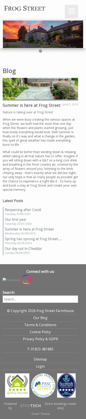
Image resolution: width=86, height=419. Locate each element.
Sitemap (40, 359)
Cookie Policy (40, 332)
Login (40, 366)
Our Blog (40, 318)
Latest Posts (13, 200)
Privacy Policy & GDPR (40, 339)
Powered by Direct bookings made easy (40, 406)
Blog (9, 70)
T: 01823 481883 (40, 349)
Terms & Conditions (40, 325)
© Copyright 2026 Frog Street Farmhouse (40, 311)
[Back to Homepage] (31, 9)
